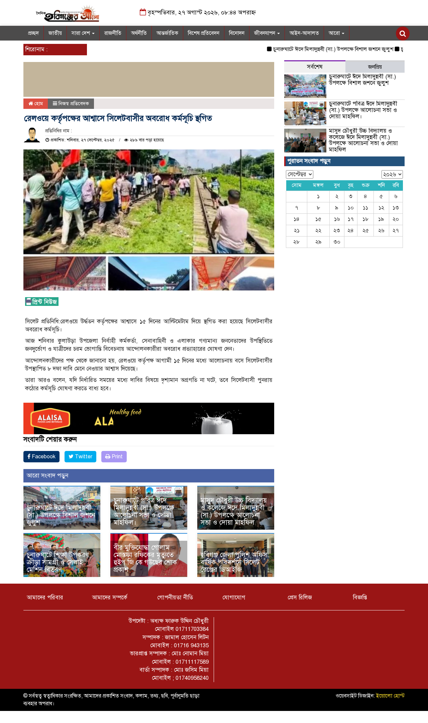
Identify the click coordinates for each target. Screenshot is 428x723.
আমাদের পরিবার (45, 597)
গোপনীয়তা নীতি (175, 597)
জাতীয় (55, 33)
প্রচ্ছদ (33, 33)
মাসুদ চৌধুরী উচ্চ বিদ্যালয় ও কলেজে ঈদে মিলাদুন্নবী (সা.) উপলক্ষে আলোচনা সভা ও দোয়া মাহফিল (234, 511)
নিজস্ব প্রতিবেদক (74, 104)
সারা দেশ (81, 33)
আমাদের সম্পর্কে (109, 597)
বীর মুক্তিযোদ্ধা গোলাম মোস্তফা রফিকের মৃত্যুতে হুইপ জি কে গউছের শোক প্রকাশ (145, 558)
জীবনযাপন (265, 33)
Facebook (43, 456)
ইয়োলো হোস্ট (390, 696)
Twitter (83, 456)
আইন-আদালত (304, 33)
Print (116, 456)
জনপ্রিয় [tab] (375, 67)
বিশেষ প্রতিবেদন (203, 33)
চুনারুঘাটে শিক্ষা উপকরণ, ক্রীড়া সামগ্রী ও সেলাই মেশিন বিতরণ (59, 562)
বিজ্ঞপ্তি (360, 597)
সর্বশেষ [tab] (315, 66)
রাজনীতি (112, 33)
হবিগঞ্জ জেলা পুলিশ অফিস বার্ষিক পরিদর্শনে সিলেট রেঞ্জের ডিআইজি (234, 562)
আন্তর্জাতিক (167, 33)
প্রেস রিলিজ (300, 597)
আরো (335, 33)
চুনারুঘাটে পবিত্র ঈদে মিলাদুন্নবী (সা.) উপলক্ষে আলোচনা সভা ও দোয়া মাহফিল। (144, 511)
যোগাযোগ (233, 597)
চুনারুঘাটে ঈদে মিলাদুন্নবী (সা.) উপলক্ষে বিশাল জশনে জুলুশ (311, 49)
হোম (38, 104)
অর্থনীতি (139, 33)
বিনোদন (236, 33)
